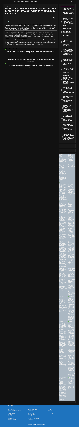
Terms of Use (50, 413)
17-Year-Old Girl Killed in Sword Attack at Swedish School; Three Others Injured (63, 238)
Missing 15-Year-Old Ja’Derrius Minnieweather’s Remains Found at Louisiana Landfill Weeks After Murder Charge (71, 373)
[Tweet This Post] (51, 18)
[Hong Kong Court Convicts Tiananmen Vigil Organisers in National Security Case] (62, 301)
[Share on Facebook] (49, 18)
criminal (11, 45)
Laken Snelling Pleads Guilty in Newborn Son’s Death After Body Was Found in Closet (62, 178)
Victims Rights (11, 409)
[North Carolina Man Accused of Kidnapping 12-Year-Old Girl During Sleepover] (71, 158)
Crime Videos (11, 415)
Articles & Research (12, 419)
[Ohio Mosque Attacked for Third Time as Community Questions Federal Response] (71, 205)
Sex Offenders (31, 413)
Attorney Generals (11, 413)
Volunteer (50, 415)
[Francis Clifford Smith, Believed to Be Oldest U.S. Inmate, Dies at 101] (71, 381)
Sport (32, 1)
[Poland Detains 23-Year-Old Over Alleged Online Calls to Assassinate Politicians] (71, 250)
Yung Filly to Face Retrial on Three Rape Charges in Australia (63, 289)
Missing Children (31, 414)
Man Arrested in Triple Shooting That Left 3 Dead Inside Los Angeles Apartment (62, 397)
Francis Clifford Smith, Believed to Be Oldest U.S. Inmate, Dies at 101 (71, 387)
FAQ (49, 414)
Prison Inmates (31, 410)
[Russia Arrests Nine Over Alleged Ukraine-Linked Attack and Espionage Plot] (62, 252)
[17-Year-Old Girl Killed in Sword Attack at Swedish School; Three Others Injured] (62, 226)
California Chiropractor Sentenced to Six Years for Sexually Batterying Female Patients (71, 192)
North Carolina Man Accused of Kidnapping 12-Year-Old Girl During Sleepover (71, 165)
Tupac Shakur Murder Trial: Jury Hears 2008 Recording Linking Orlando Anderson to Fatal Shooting (71, 292)
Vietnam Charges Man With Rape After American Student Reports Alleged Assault (71, 344)
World (18, 1)
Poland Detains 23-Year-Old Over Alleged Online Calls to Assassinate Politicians (71, 261)
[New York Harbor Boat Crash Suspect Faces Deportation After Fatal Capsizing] (62, 354)
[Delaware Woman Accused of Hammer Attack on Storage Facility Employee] (62, 188)
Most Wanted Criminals (32, 409)
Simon (27, 55)
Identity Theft (10, 414)
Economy (27, 1)
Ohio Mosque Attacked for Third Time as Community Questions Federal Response (71, 211)
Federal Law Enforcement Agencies (15, 410)
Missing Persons (31, 415)
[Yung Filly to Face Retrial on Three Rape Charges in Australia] (62, 278)
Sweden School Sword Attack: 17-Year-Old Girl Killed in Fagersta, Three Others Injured (63, 211)
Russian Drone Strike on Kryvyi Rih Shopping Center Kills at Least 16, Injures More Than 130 (71, 235)
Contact (49, 409)
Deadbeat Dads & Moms (33, 417)
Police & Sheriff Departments (33, 418)
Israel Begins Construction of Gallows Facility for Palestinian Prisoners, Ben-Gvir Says (71, 317)
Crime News (10, 417)
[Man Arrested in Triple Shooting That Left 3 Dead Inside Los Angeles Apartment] (62, 386)
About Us (50, 410)
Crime (22, 1)
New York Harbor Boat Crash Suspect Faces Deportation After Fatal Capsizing (62, 363)
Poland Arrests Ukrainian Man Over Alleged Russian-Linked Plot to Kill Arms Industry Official (62, 344)
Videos (35, 1)
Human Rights (11, 418)
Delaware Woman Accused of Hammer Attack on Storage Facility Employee (63, 197)
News (15, 1)
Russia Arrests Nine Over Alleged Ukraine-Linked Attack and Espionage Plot (63, 265)
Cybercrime (30, 419)
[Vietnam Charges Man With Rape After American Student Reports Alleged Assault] (71, 331)
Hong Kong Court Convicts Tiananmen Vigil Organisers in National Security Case (63, 309)
